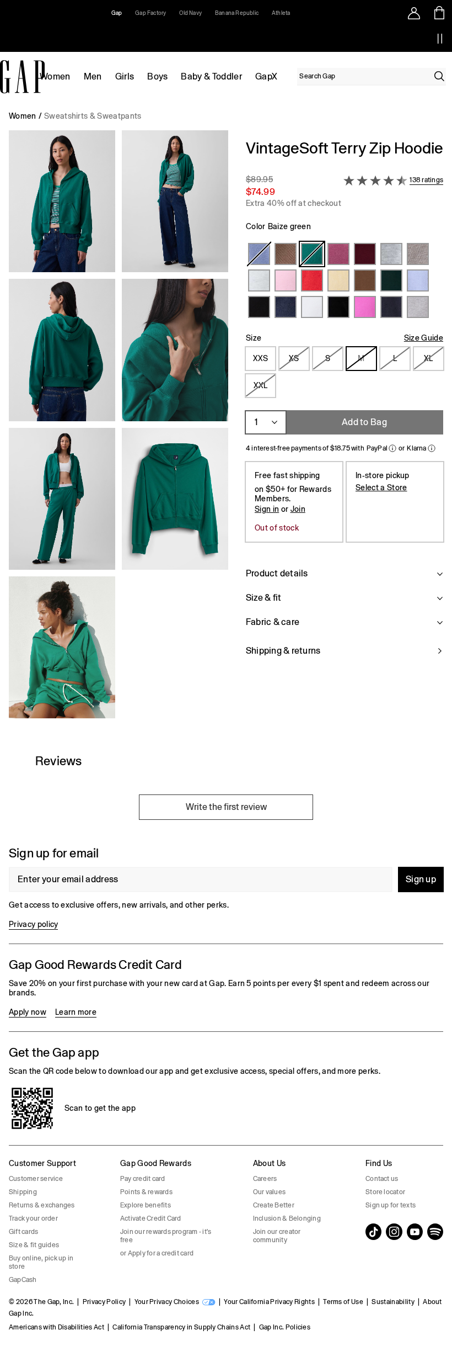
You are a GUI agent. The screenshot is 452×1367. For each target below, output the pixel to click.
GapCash (23, 1280)
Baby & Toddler (211, 76)
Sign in (267, 509)
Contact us (381, 1179)
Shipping (23, 1192)
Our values (269, 1192)
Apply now (27, 1012)
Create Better (273, 1205)
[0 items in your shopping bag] (439, 12)
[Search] (439, 76)
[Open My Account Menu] (414, 12)
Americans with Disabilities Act (56, 1327)
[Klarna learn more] (431, 448)
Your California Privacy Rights (269, 1302)
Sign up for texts (390, 1205)
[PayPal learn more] (392, 448)
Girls (124, 76)
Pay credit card (142, 1179)
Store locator (385, 1192)
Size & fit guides (34, 1245)
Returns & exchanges (42, 1205)
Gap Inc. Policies (284, 1327)
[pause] (440, 38)
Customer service (36, 1179)
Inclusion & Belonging (287, 1218)
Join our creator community (277, 1236)
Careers (265, 1179)
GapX (266, 76)
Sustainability (393, 1302)
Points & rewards (146, 1192)
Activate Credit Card (150, 1218)
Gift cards (23, 1232)
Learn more (75, 1012)
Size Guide (423, 337)
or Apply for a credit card (156, 1253)
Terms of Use (343, 1302)
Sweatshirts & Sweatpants (93, 116)
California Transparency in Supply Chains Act (181, 1327)
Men (93, 76)
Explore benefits (145, 1205)
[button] (118, 428)
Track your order (33, 1218)
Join (297, 509)
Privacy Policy (104, 1302)
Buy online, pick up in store (41, 1262)
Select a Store (381, 487)
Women (55, 76)
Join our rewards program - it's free (165, 1236)
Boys (157, 76)
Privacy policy (33, 924)
